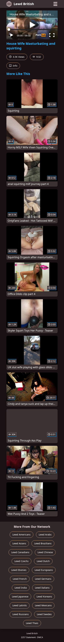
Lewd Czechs (21, 561)
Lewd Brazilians (43, 543)
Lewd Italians (42, 587)
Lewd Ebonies (18, 570)
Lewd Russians (20, 614)
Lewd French (20, 578)
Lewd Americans (21, 534)
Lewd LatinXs (19, 605)
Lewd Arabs (45, 534)
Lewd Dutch (43, 561)
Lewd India (21, 587)
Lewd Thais (32, 623)
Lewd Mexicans (43, 605)
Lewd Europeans (44, 570)
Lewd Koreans (44, 596)
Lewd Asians (19, 543)
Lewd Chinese (45, 552)
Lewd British (24, 4)
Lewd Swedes (44, 614)
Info (14, 65)
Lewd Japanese (20, 596)
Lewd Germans (43, 578)
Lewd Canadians (20, 552)
